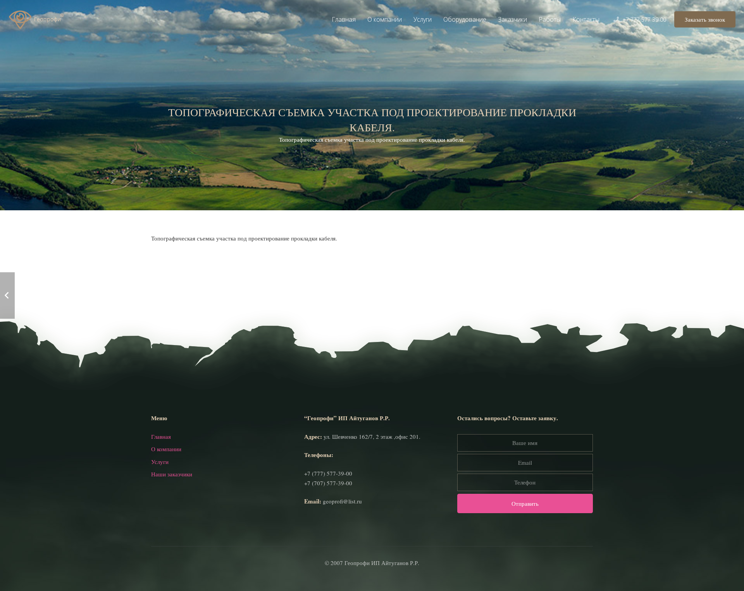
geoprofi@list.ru (342, 501)
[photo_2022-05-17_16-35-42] (372, 272)
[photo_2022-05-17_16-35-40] (224, 262)
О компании (166, 449)
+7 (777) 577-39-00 (328, 473)
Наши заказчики (171, 474)
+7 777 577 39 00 (644, 19)
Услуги (160, 462)
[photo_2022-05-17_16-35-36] (224, 272)
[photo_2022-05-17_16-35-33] (520, 262)
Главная (161, 436)
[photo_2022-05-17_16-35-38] (372, 262)
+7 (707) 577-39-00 (328, 483)
